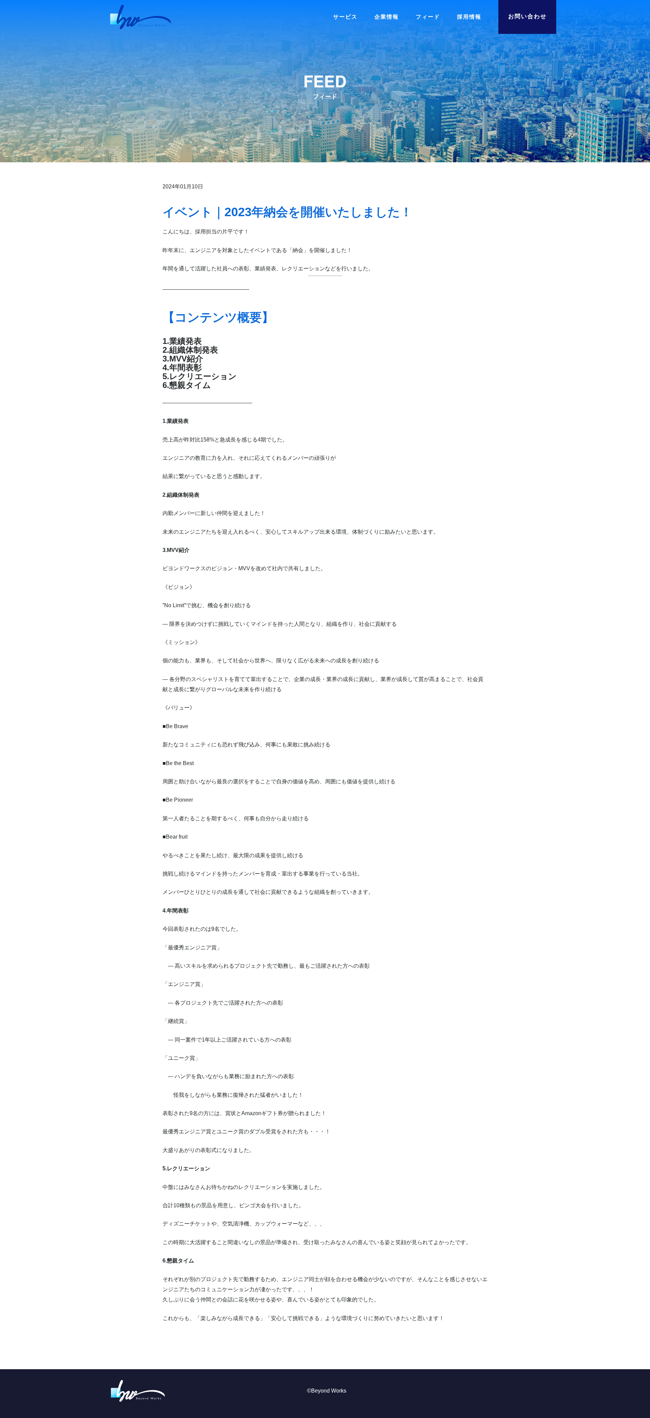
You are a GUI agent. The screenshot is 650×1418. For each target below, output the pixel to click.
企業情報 (386, 17)
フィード (428, 17)
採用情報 (469, 17)
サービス (345, 17)
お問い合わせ (527, 16)
